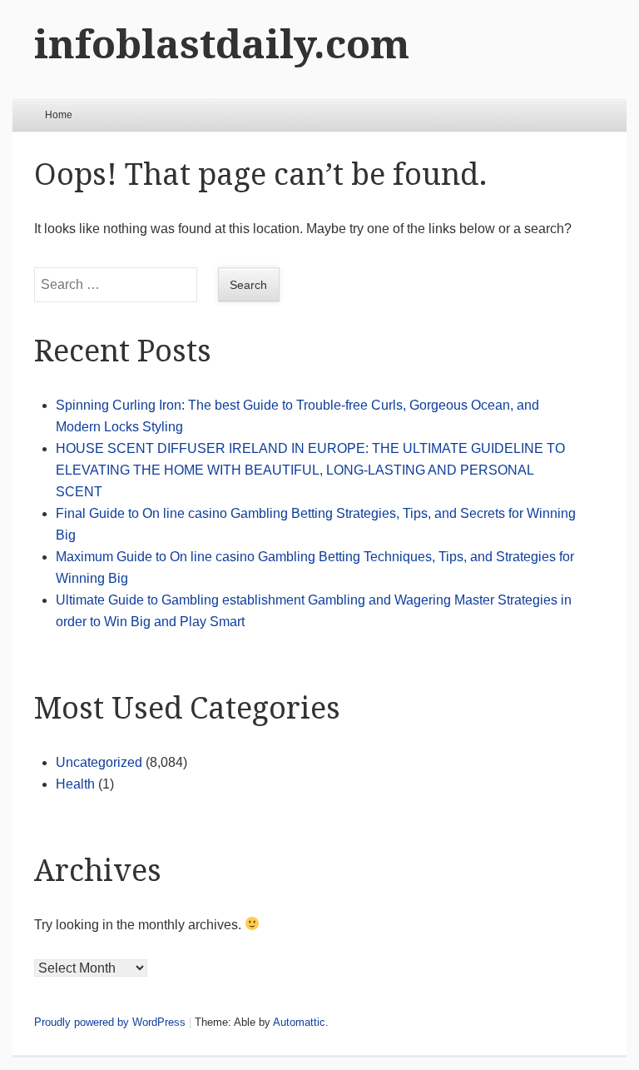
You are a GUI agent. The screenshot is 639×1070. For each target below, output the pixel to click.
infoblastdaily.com (221, 44)
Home (58, 115)
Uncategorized (99, 762)
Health (75, 784)
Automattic (299, 1022)
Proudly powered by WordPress (110, 1022)
